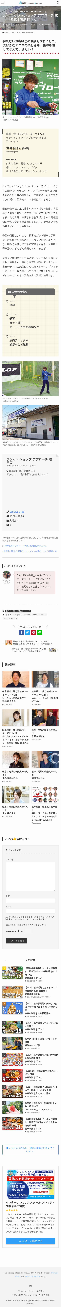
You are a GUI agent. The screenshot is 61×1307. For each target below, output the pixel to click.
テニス (43, 615)
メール (9, 907)
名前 (8, 896)
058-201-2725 (17, 511)
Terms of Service (32, 1276)
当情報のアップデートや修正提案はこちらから (25, 546)
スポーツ (35, 615)
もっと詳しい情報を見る (30, 1241)
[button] (58, 3)
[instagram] (30, 1286)
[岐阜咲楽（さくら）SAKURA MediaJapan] (30, 3)
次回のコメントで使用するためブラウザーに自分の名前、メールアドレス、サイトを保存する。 (31, 918)
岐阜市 (8, 615)
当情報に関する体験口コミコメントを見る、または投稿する (30, 551)
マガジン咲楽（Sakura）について (26, 1295)
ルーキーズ (17, 615)
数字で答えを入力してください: (32, 925)
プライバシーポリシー (26, 1291)
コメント (10, 860)
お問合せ (40, 1291)
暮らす (8, 24)
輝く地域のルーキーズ (20, 24)
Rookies (27, 615)
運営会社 (45, 1295)
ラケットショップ (10, 618)
